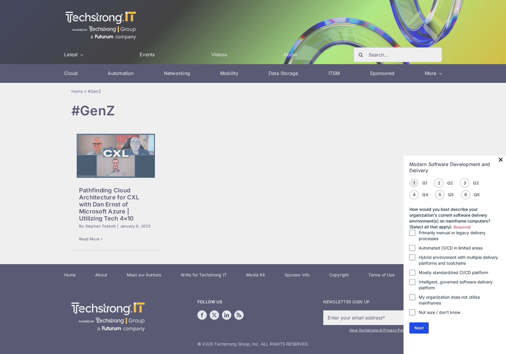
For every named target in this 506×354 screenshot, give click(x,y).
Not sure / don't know (439, 312)
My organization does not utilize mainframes (449, 300)
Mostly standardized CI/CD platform (453, 272)
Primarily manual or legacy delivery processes (452, 235)
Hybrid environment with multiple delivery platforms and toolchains (458, 260)
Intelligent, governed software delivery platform (456, 284)
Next (419, 327)
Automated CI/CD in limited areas (451, 247)
